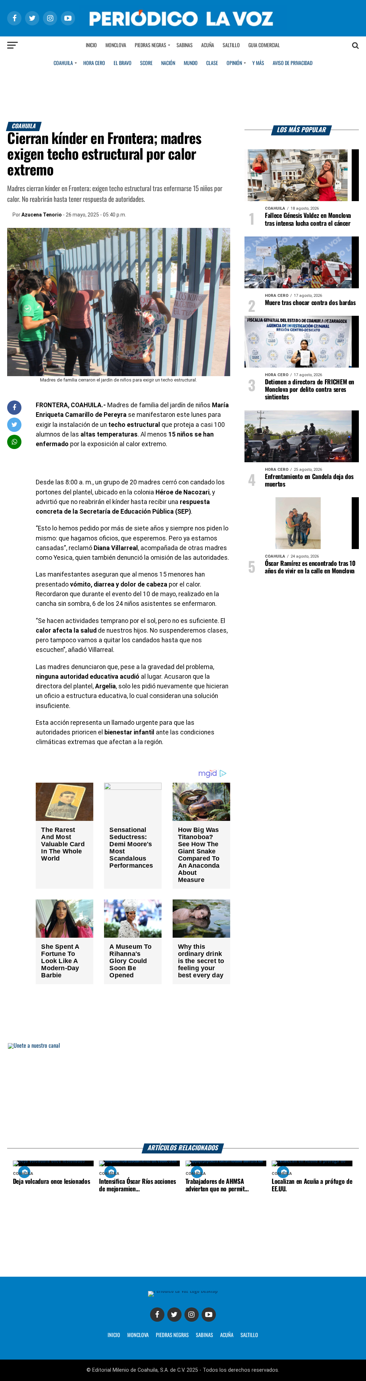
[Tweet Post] (14, 424)
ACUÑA (226, 1335)
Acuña (207, 45)
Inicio (91, 45)
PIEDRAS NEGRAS (172, 1335)
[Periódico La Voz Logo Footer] (183, 1291)
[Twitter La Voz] (174, 1314)
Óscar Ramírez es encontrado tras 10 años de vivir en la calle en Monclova (310, 567)
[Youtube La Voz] (209, 1314)
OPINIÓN (234, 63)
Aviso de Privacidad (292, 63)
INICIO (114, 1335)
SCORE (146, 63)
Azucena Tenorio (41, 215)
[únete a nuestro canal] (182, 1093)
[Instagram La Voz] (191, 1314)
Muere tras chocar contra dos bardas (310, 302)
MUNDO (191, 63)
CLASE (212, 63)
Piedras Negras (150, 45)
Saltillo (231, 45)
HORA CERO (94, 63)
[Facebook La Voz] (157, 1314)
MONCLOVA (138, 1335)
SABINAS (204, 1335)
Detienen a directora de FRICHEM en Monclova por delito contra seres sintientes (309, 390)
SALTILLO (249, 1335)
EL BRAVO (123, 63)
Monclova (115, 45)
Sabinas (185, 45)
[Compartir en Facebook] (14, 407)
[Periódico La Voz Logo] (183, 29)
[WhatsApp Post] (14, 441)
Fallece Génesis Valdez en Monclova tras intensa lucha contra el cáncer (308, 219)
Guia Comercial (264, 45)
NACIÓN (168, 63)
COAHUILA (63, 63)
